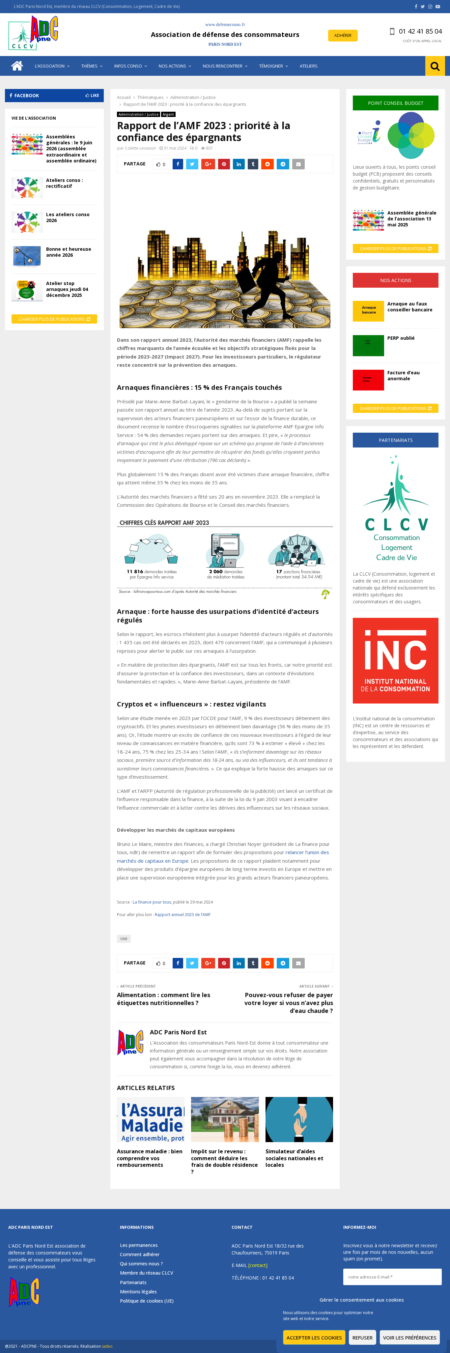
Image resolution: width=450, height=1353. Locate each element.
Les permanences (139, 1245)
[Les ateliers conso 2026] (27, 222)
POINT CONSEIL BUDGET (396, 103)
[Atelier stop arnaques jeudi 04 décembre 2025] (27, 290)
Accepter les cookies (314, 1337)
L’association (50, 66)
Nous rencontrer (222, 66)
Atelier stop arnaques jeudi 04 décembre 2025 (67, 289)
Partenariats (133, 1282)
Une (123, 938)
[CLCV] (395, 567)
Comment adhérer (139, 1254)
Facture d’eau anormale (403, 375)
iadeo (107, 1346)
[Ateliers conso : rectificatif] (27, 187)
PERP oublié (401, 338)
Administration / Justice (138, 114)
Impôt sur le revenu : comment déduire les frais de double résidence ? (224, 1161)
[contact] (257, 1265)
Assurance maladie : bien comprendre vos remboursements (150, 1158)
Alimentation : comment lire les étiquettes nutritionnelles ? (163, 999)
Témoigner (271, 66)
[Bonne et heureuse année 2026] (27, 256)
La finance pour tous (152, 902)
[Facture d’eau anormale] (368, 380)
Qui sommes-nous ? (141, 1263)
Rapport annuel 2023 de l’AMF (183, 914)
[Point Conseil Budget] (395, 160)
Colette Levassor (140, 148)
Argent (168, 114)
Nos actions (172, 66)
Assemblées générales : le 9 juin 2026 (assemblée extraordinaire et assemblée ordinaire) (71, 148)
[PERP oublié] (368, 345)
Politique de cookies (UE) (147, 1301)
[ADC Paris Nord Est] (34, 34)
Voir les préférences (409, 1337)
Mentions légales (138, 1291)
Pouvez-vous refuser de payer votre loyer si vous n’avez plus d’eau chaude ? (288, 1003)
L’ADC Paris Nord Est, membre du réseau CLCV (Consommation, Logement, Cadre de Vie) (97, 6)
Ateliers (309, 66)
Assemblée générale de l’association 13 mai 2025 (411, 219)
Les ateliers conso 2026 (68, 217)
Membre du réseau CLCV (146, 1273)
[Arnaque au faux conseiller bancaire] (368, 311)
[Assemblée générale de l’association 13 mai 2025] (368, 220)
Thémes (89, 66)
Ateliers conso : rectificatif (64, 183)
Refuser (362, 1337)
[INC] (395, 702)
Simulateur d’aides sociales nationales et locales (294, 1158)
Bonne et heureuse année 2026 (68, 252)
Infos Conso (128, 66)
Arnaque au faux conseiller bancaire (410, 307)
